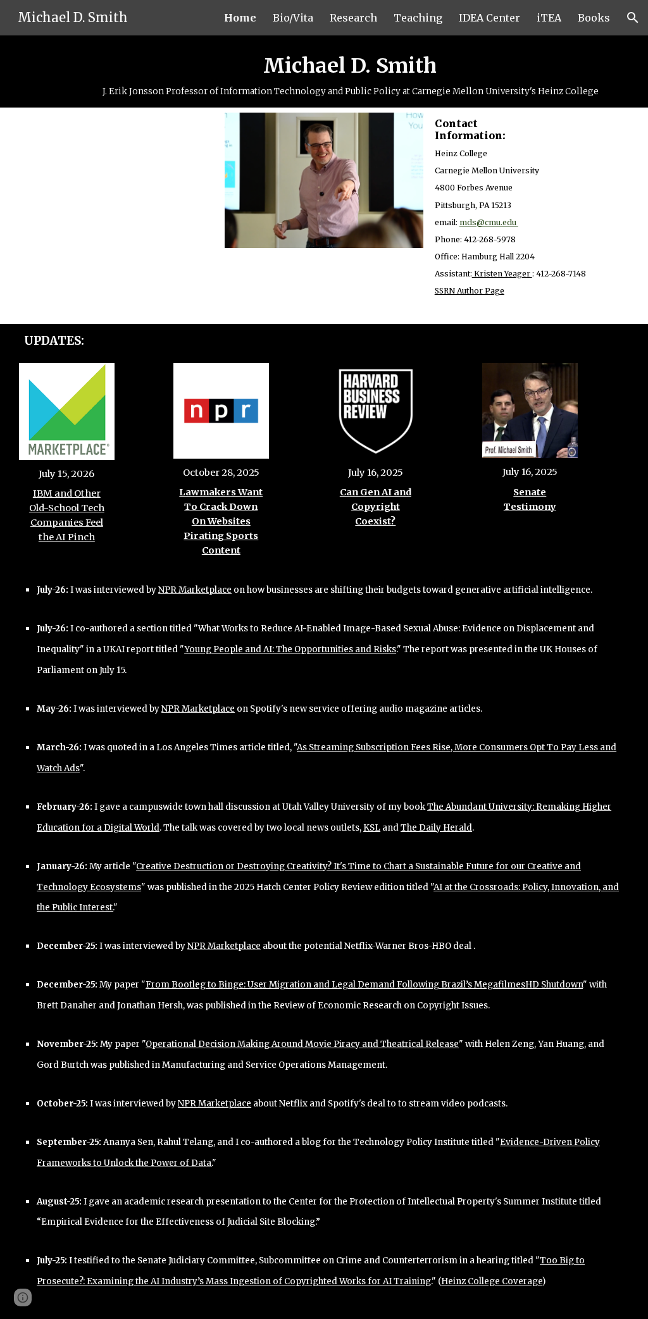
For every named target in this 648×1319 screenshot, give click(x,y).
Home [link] (240, 17)
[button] (633, 18)
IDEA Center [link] (489, 17)
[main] (349, 71)
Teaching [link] (418, 17)
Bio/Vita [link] (293, 17)
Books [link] (594, 17)
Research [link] (353, 17)
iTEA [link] (549, 17)
